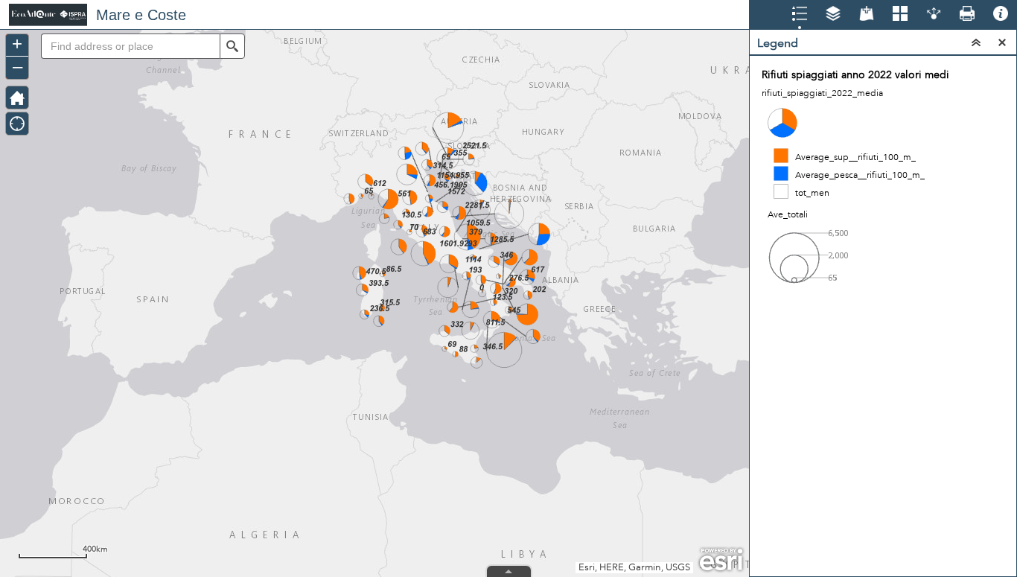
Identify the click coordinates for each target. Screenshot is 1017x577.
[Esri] (721, 559)
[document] (883, 188)
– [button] (17, 66)
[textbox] (130, 46)
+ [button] (17, 44)
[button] (232, 46)
